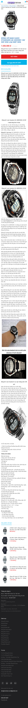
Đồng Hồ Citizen (5, 621)
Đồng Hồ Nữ (4, 625)
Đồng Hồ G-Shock (5, 631)
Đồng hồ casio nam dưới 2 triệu (12, 65)
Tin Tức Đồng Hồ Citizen (7, 653)
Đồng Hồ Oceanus (5, 633)
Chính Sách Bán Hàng (6, 659)
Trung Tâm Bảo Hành (6, 671)
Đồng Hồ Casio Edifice (6, 629)
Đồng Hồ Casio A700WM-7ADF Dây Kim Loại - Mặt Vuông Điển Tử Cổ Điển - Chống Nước (18, 558)
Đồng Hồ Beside (5, 637)
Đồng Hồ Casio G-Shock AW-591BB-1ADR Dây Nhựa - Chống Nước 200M (18, 548)
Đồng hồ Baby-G (5, 640)
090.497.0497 (4, 698)
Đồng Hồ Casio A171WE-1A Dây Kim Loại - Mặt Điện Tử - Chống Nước (18, 577)
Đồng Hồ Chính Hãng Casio (7, 665)
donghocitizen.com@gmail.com (9, 691)
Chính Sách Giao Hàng (6, 667)
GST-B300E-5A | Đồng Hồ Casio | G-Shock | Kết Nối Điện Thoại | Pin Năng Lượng (18, 567)
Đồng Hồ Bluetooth (5, 642)
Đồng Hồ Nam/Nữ (5, 627)
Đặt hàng (14, 56)
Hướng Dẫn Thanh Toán (6, 673)
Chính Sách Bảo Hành (6, 669)
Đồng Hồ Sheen (4, 635)
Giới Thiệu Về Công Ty (6, 676)
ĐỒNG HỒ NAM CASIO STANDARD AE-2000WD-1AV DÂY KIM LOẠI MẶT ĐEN (13, 40)
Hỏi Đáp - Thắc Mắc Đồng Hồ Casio (9, 663)
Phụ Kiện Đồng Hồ (5, 644)
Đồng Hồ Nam (4, 623)
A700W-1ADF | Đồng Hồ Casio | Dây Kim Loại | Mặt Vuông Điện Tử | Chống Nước (18, 529)
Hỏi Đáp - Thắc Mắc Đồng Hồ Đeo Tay (10, 657)
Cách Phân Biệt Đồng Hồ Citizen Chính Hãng (11, 661)
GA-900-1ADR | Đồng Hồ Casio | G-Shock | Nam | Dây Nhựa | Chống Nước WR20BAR (18, 538)
